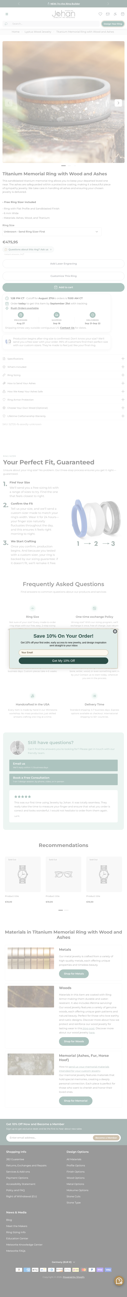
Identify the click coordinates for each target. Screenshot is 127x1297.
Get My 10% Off (63, 660)
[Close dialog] (115, 631)
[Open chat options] (119, 1281)
